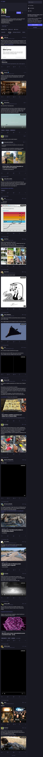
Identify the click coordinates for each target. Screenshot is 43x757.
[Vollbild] (25, 94)
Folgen (18, 12)
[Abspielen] (2, 94)
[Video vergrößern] (22, 94)
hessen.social (8, 16)
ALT (24, 230)
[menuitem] (13, 88)
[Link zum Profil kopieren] (22, 13)
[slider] (13, 92)
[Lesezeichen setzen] (19, 66)
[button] (13, 88)
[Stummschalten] (5, 94)
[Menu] (25, 13)
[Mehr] (25, 66)
